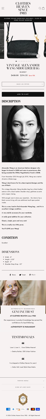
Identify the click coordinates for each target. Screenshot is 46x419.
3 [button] (19, 61)
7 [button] (26, 61)
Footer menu (23, 381)
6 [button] (25, 61)
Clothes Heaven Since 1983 (23, 8)
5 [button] (23, 61)
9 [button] (30, 61)
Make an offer (23, 84)
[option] (23, 19)
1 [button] (16, 61)
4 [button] (21, 61)
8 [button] (28, 61)
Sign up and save (23, 387)
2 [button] (18, 61)
